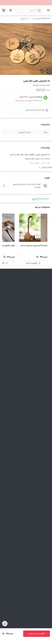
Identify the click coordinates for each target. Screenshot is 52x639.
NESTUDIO (40, 90)
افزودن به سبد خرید (36, 633)
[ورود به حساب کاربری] (11, 10)
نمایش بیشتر (47, 167)
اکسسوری (24, 19)
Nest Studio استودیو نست (40, 19)
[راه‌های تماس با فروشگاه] (4, 623)
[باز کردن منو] (48, 10)
